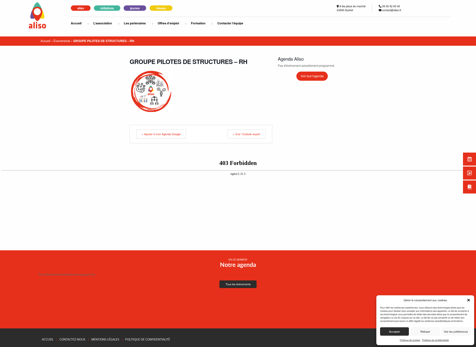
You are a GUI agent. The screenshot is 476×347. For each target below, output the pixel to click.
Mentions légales (105, 339)
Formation (198, 23)
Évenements (62, 41)
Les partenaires (135, 23)
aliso (80, 8)
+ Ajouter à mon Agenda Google (161, 134)
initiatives (107, 8)
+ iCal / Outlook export (246, 134)
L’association (102, 23)
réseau (161, 8)
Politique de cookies (410, 340)
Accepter (394, 331)
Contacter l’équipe (230, 23)
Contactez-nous (72, 339)
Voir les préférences (456, 331)
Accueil (76, 23)
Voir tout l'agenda (312, 76)
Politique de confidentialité (435, 340)
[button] (468, 300)
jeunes (135, 8)
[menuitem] (79, 23)
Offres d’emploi (168, 23)
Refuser (425, 331)
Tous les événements (238, 284)
